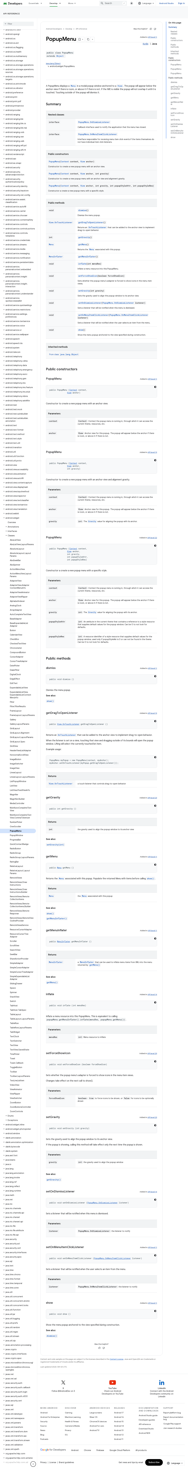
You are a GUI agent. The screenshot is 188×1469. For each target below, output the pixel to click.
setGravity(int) (55, 844)
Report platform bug (172, 1412)
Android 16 (119, 1417)
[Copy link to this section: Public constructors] (80, 369)
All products (141, 1450)
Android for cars (97, 1426)
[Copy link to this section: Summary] (63, 104)
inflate (82, 263)
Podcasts (44, 1439)
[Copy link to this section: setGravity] (62, 1117)
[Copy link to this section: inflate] (57, 994)
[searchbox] (18, 24)
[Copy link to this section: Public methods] (73, 658)
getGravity (84, 237)
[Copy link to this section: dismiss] (58, 668)
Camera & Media (72, 1426)
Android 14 (119, 1426)
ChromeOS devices (98, 1421)
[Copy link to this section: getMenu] (60, 856)
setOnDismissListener (89, 303)
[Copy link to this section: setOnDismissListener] (77, 1191)
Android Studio (166, 3)
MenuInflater (56, 256)
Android (43, 1412)
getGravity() (54, 1179)
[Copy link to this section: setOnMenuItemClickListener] (86, 1247)
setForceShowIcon (87, 276)
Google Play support (172, 1423)
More (70, 3)
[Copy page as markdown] (88, 39)
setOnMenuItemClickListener (93, 315)
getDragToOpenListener (90, 222)
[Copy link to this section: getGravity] (63, 797)
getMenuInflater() (57, 918)
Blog (42, 1434)
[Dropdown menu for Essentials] (42, 3)
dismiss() (52, 1336)
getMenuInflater (87, 256)
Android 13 (118, 1430)
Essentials (34, 3)
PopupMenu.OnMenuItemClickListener (97, 134)
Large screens (96, 1412)
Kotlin (145, 44)
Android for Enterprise (50, 1417)
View (120, 86)
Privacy (68, 1430)
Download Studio (146, 1428)
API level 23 (152, 798)
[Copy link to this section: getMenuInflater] (69, 930)
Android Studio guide (148, 1415)
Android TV (94, 1430)
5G (66, 1434)
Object (59, 56)
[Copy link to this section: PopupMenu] (64, 379)
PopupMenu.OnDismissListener (94, 122)
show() (50, 701)
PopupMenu (54, 161)
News (42, 1430)
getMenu (82, 244)
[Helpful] (151, 29)
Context (65, 161)
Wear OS (93, 1417)
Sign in (181, 3)
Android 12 (119, 1434)
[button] (18, 30)
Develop (54, 3)
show (80, 330)
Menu (73, 86)
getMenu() (94, 965)
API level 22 (152, 538)
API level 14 (152, 994)
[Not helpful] (155, 29)
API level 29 (152, 1053)
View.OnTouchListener (60, 222)
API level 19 (152, 452)
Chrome (87, 1450)
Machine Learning (73, 1417)
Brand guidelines (66, 1462)
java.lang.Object (53, 63)
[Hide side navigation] (33, 1464)
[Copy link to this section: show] (55, 1303)
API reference (11, 13)
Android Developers (54, 29)
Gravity (92, 521)
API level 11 (152, 37)
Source (43, 1426)
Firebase (100, 1450)
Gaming (68, 1412)
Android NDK (144, 1433)
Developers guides (147, 1420)
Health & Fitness (72, 1421)
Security (43, 1421)
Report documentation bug (173, 1418)
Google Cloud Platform (120, 1450)
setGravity (84, 290)
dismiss (82, 210)
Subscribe (154, 1462)
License (52, 1462)
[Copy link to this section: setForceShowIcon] (73, 1053)
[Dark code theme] (155, 387)
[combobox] (113, 3)
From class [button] (63, 354)
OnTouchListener (97, 227)
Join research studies (172, 1428)
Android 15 (119, 1421)
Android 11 (118, 1439)
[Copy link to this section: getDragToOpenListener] (80, 713)
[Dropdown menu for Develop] (61, 3)
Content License (116, 1359)
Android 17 (119, 1412)
